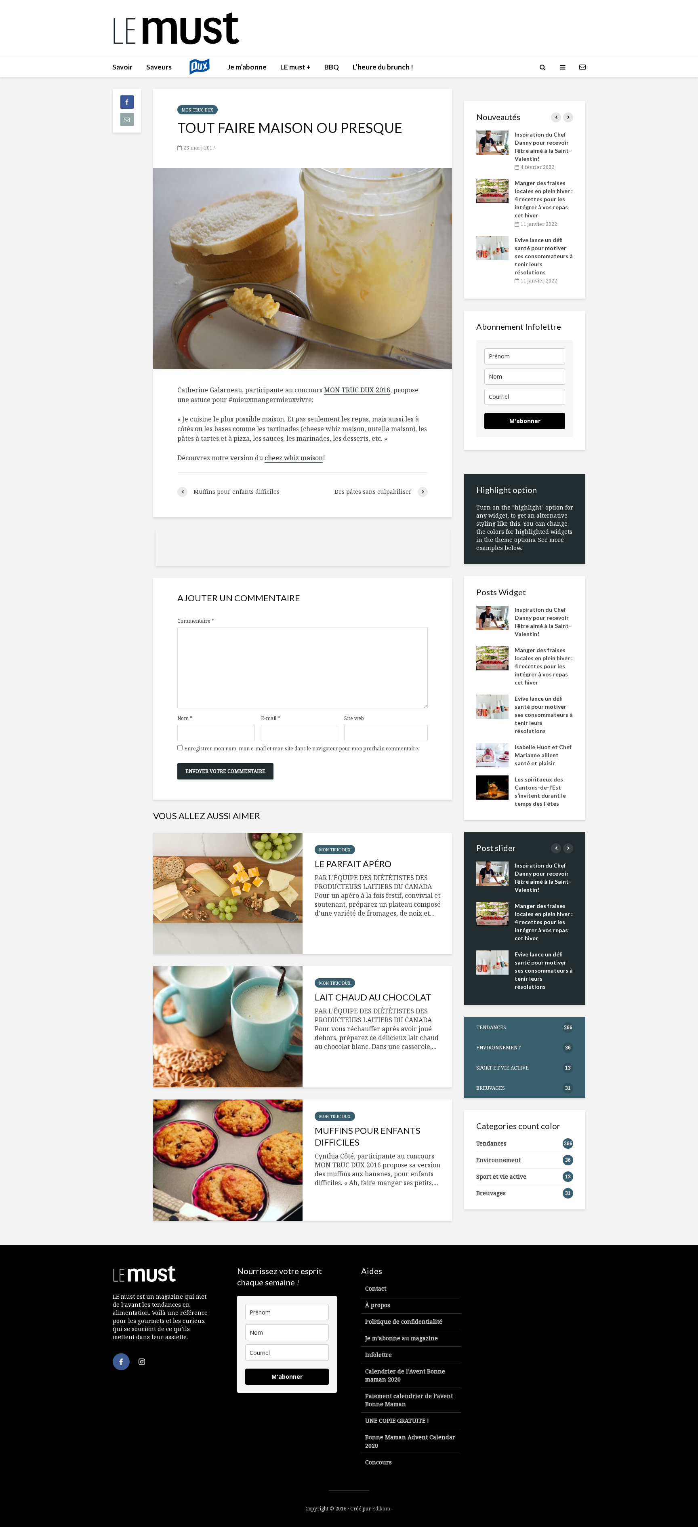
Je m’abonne (247, 67)
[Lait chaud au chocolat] (228, 1026)
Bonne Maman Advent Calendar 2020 (410, 1441)
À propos (377, 1305)
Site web (354, 718)
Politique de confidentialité (403, 1321)
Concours (378, 1462)
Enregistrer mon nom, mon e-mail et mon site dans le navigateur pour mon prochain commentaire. (301, 748)
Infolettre (378, 1355)
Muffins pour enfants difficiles (367, 1136)
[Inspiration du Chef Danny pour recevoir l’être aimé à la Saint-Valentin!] (492, 142)
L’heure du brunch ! (383, 67)
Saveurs (159, 67)
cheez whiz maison (294, 457)
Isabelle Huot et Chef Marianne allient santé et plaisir (543, 755)
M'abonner (524, 421)
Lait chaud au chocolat (373, 997)
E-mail (270, 718)
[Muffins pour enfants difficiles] (228, 1160)
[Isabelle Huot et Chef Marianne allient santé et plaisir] (492, 754)
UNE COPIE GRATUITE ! (397, 1420)
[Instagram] (141, 1361)
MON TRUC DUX (197, 110)
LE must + (295, 67)
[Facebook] (121, 1361)
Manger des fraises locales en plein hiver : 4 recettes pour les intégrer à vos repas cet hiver (544, 199)
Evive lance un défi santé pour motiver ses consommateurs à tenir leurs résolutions (544, 256)
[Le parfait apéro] (228, 893)
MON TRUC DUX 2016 (357, 389)
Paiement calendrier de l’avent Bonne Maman (409, 1400)
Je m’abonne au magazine (401, 1338)
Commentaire (195, 621)
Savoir (122, 67)
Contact (375, 1288)
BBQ (331, 67)
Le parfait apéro (353, 863)
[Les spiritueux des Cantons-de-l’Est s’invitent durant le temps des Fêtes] (492, 786)
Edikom (381, 1508)
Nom (184, 718)
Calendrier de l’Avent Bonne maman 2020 (405, 1375)
